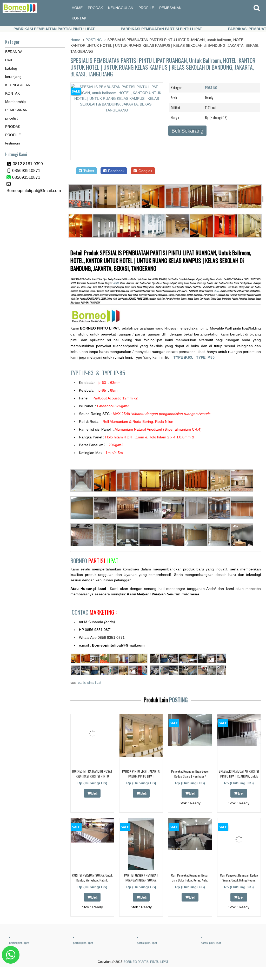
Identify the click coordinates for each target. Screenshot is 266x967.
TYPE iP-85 (113, 373)
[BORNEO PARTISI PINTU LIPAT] (20, 12)
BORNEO (94, 560)
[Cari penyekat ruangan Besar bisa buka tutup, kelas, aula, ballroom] (189, 849)
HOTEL (116, 283)
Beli (94, 793)
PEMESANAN (170, 8)
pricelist (11, 118)
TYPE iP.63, (185, 357)
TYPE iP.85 (205, 357)
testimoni (12, 143)
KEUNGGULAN (120, 8)
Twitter (88, 171)
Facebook (115, 171)
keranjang (13, 77)
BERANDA (13, 52)
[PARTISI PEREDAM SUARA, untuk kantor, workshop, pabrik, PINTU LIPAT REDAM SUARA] (92, 841)
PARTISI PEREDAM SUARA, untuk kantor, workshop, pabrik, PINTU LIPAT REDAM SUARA (92, 880)
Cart (8, 60)
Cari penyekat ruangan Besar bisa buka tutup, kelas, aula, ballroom (190, 880)
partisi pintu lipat (89, 683)
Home (75, 40)
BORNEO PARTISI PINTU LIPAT (145, 962)
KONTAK (79, 18)
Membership (15, 102)
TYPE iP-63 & (86, 373)
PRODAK (95, 8)
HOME (77, 8)
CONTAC (94, 612)
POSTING (93, 40)
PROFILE (146, 8)
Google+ (144, 171)
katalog (11, 68)
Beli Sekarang (187, 131)
